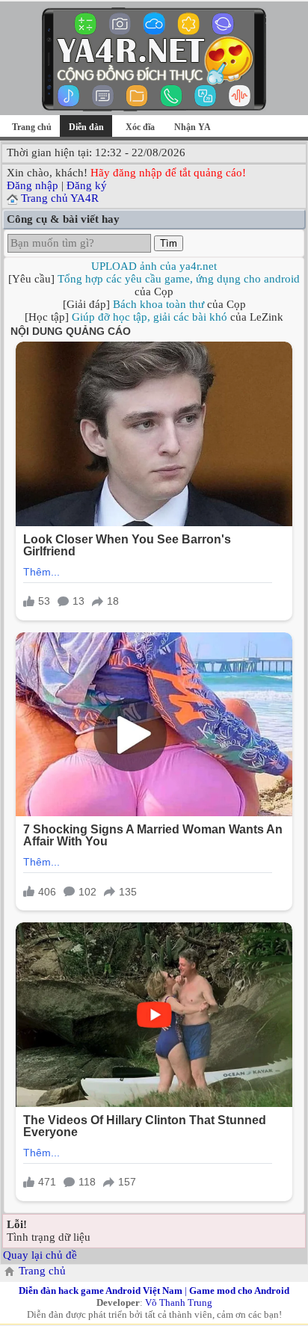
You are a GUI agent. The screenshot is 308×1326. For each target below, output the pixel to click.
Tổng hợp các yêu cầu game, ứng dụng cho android (179, 279)
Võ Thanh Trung (178, 1302)
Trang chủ (32, 127)
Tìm (168, 243)
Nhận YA (192, 127)
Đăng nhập (32, 185)
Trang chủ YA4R (60, 198)
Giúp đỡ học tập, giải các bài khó (149, 317)
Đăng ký (87, 185)
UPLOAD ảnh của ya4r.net (154, 266)
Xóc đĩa (140, 127)
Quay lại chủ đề (40, 1255)
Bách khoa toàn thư (158, 304)
